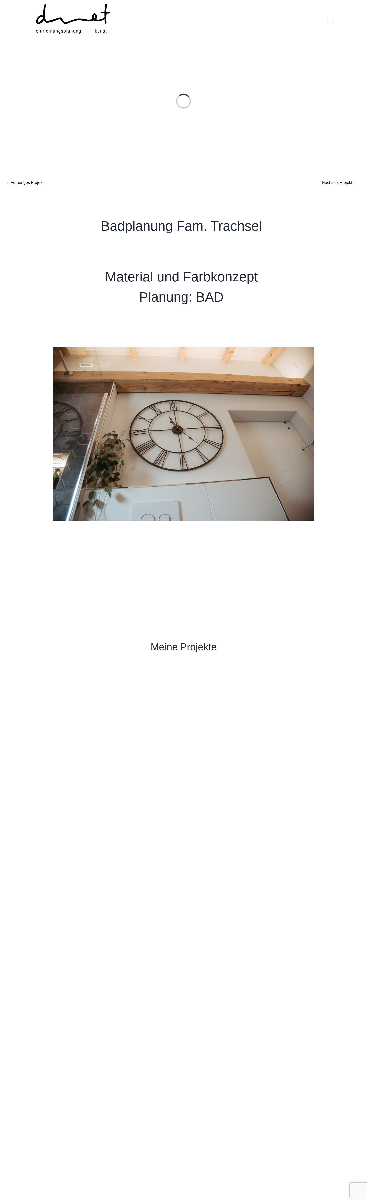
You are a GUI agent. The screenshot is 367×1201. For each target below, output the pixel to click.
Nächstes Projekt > (338, 182)
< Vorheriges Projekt (25, 182)
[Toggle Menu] (330, 20)
